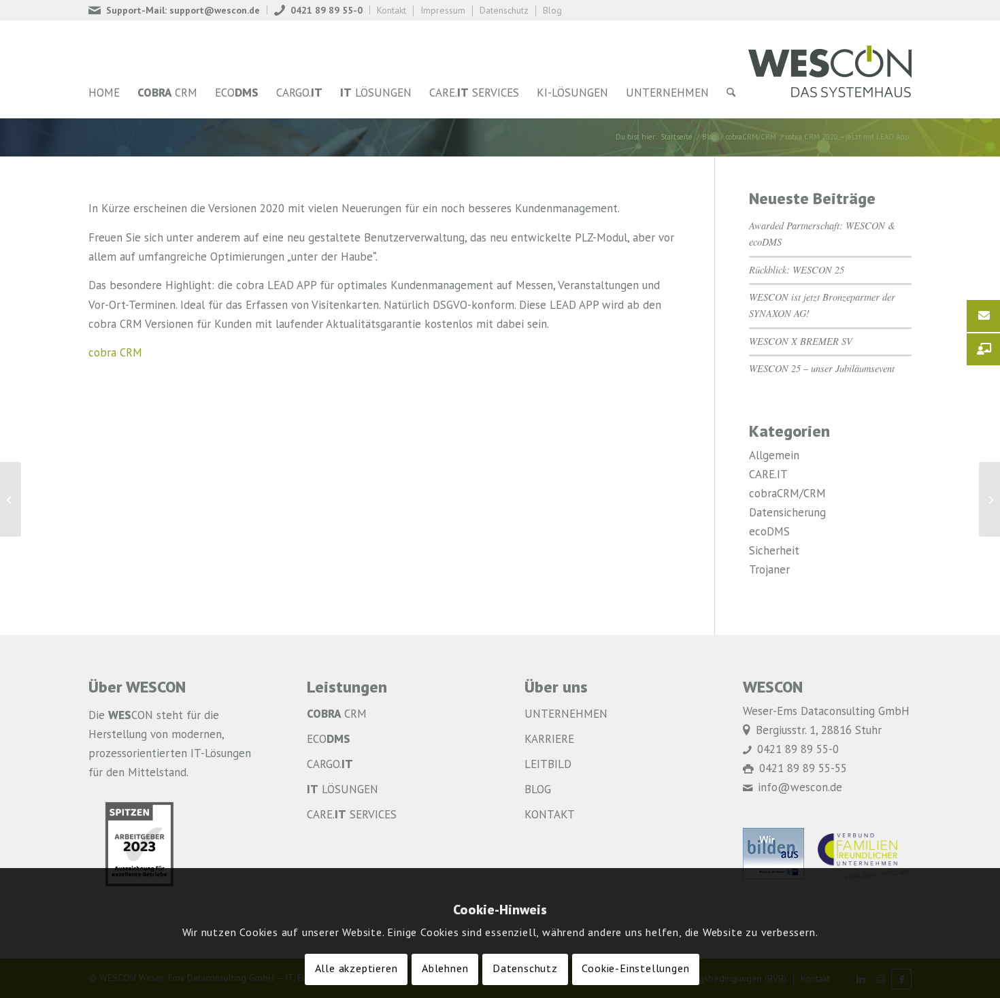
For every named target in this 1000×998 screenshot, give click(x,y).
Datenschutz (504, 11)
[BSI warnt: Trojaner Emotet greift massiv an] (10, 499)
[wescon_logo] (830, 69)
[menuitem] (177, 9)
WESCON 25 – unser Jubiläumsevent (822, 368)
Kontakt (391, 11)
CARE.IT (768, 475)
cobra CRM (115, 353)
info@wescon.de (800, 788)
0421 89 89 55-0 (326, 11)
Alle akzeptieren (356, 970)
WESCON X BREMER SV (800, 341)
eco (328, 740)
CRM (337, 714)
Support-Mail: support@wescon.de (183, 11)
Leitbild (547, 765)
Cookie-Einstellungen (635, 970)
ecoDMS (769, 532)
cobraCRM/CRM (787, 494)
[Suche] (731, 93)
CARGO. (330, 765)
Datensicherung (787, 513)
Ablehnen (445, 970)
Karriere (549, 740)
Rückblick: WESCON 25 (796, 269)
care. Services (352, 815)
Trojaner (769, 570)
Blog (552, 11)
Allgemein (774, 456)
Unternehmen (565, 714)
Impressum (442, 11)
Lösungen (342, 790)
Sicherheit (774, 551)
